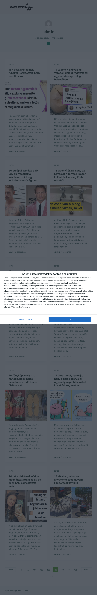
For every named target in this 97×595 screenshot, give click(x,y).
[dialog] (48, 297)
